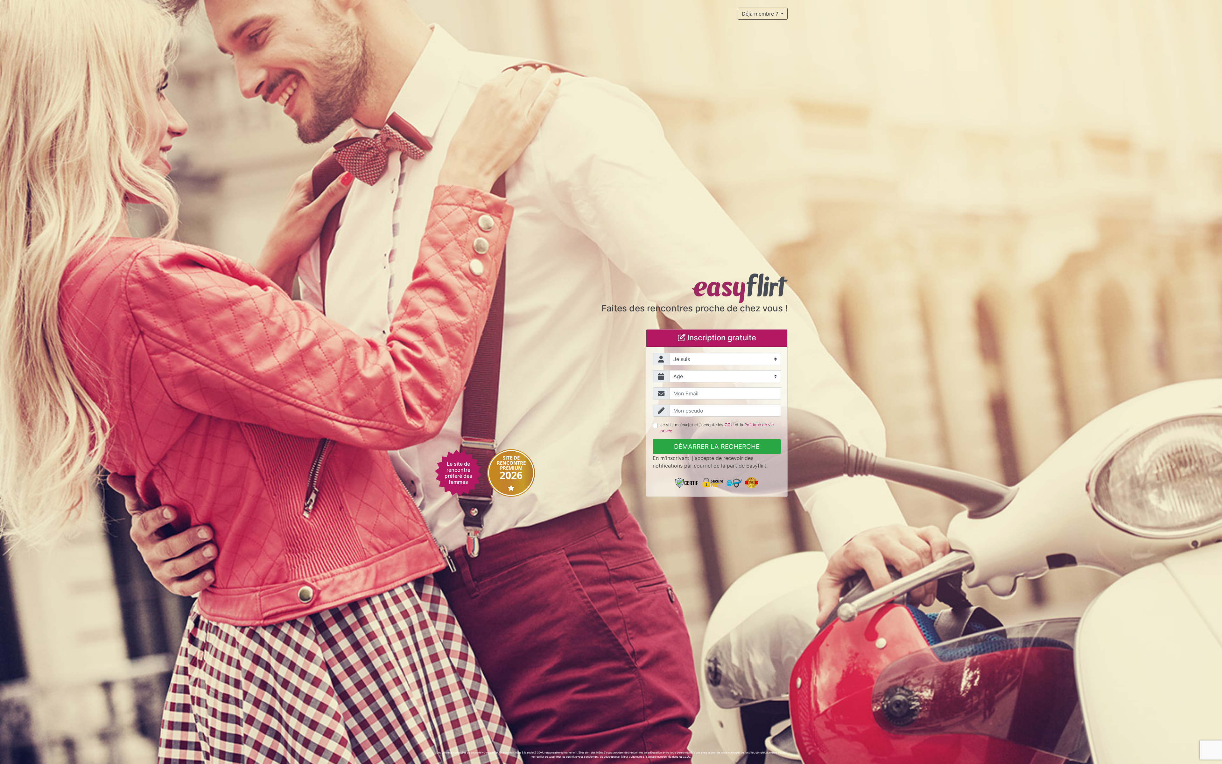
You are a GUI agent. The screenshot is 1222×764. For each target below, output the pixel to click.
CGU (729, 424)
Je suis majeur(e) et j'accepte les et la (717, 427)
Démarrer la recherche (717, 446)
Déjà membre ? (761, 13)
